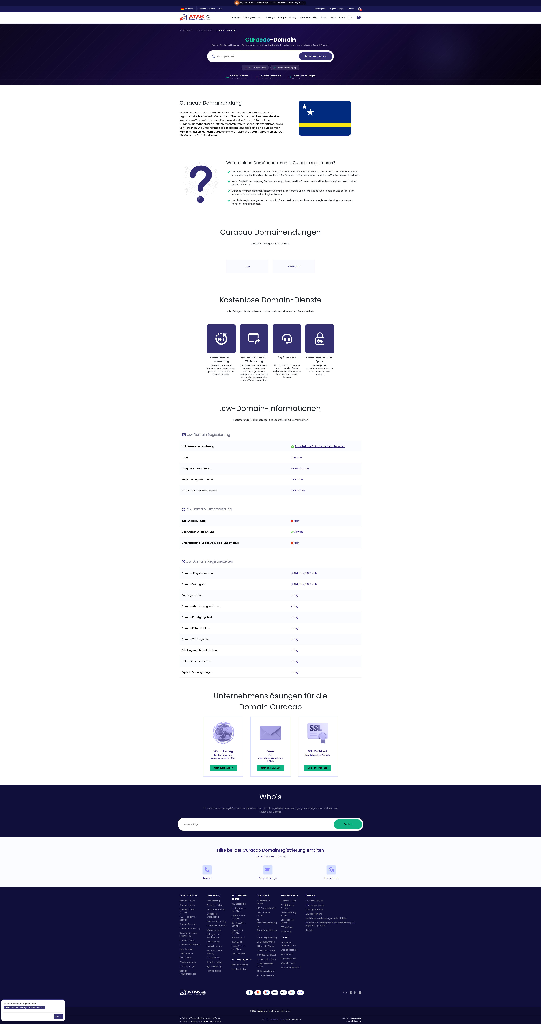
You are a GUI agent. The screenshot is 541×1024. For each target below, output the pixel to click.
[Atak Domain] (195, 17)
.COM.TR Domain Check (265, 965)
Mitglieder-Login (337, 8)
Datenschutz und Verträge (15, 1007)
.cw (247, 266)
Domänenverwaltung (190, 928)
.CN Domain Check (266, 950)
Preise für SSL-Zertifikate (239, 948)
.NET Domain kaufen (266, 908)
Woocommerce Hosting (215, 952)
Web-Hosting (213, 900)
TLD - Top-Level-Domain (188, 918)
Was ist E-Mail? (288, 963)
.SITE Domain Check (266, 959)
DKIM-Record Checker (287, 921)
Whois (342, 17)
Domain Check (204, 30)
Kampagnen (320, 8)
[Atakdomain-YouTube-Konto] (360, 992)
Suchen (348, 824)
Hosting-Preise (214, 970)
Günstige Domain (252, 17)
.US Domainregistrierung (267, 936)
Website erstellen (308, 17)
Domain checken (315, 56)
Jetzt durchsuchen (223, 767)
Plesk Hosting (213, 957)
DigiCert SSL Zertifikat (237, 932)
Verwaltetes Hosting (216, 921)
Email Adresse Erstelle (287, 906)
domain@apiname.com (210, 1021)
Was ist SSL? (287, 954)
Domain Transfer (188, 924)
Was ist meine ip (188, 962)
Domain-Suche (187, 905)
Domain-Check (187, 900)
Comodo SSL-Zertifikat (238, 917)
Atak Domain (186, 30)
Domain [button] (235, 17)
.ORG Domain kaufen (263, 914)
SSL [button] (332, 17)
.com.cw (293, 266)
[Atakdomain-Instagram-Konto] (351, 992)
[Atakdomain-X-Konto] (347, 992)
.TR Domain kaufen (266, 970)
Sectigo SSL (237, 942)
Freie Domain (186, 948)
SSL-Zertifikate (239, 903)
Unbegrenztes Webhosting (213, 936)
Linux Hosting (213, 941)
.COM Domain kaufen (263, 902)
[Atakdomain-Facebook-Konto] (343, 992)
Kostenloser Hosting (216, 925)
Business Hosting (215, 905)
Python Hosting (214, 966)
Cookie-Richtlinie (36, 1007)
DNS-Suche (185, 957)
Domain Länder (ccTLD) (187, 911)
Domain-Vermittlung (190, 944)
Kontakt (309, 929)
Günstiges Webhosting (213, 915)
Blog (220, 8)
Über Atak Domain (314, 900)
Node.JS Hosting (214, 945)
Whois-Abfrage (187, 966)
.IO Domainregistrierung (267, 928)
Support (351, 8)
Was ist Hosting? (289, 949)
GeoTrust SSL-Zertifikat (239, 924)
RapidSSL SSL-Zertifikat (238, 910)
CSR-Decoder (238, 953)
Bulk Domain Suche (257, 67)
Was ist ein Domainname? (288, 944)
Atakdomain (262, 1010)
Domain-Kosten (187, 940)
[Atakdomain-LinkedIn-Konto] (355, 992)
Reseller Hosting (239, 969)
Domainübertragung (286, 67)
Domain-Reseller (240, 964)
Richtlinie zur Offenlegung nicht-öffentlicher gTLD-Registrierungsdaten (331, 924)
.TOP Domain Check (266, 954)
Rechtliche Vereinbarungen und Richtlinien (326, 918)
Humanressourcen (315, 905)
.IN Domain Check (265, 946)
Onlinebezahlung (314, 913)
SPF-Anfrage (287, 927)
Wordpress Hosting (287, 17)
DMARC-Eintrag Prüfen (288, 914)
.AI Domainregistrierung (267, 921)
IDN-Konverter (186, 953)
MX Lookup (286, 931)
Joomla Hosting (214, 962)
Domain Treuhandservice (188, 972)
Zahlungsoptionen (314, 909)
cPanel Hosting (214, 929)
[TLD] (359, 17)
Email (323, 17)
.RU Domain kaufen (266, 975)
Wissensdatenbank (206, 8)
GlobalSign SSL (239, 937)
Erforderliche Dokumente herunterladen (320, 446)
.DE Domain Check (266, 941)
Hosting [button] (269, 17)
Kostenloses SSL (288, 958)
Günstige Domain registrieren (188, 934)
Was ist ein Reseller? (291, 967)
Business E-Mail (288, 900)
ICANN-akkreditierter (274, 1019)
